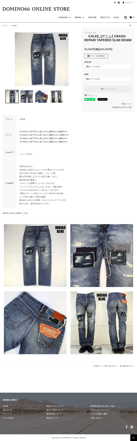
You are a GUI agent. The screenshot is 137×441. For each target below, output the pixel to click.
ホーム (5, 26)
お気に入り (92, 95)
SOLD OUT (109, 89)
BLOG (116, 17)
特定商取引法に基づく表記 (122, 107)
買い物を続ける (125, 366)
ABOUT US (105, 17)
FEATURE (92, 17)
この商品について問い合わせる (103, 366)
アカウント (128, 2)
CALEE (14, 26)
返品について (127, 104)
